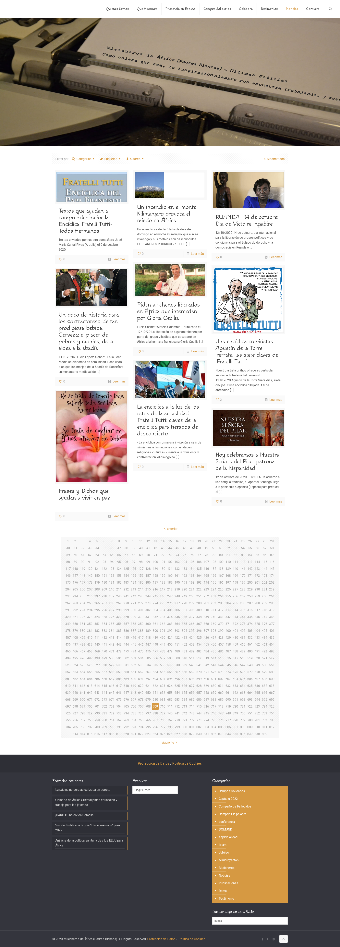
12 (148, 541)
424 (191, 637)
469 (97, 651)
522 (271, 658)
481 (184, 651)
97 (133, 562)
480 (177, 651)
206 (82, 589)
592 (148, 679)
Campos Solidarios (232, 791)
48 (199, 548)
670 (82, 699)
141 (242, 569)
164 (199, 575)
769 (170, 720)
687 (206, 699)
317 (257, 610)
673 (104, 699)
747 (221, 713)
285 (235, 603)
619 (133, 686)
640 (75, 693)
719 (228, 706)
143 (257, 569)
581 (68, 679)
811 (264, 727)
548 (250, 665)
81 (228, 555)
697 (68, 706)
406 (271, 631)
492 (264, 651)
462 (257, 644)
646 (119, 693)
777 (228, 720)
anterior (172, 529)
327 (119, 617)
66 (119, 555)
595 (170, 679)
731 (104, 713)
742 (184, 713)
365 (184, 624)
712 (177, 706)
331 (148, 617)
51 (221, 548)
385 (119, 631)
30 (68, 548)
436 (68, 644)
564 (155, 672)
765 (140, 720)
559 (119, 672)
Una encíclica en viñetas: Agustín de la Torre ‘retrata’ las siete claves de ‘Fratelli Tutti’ (246, 351)
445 (133, 644)
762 (119, 720)
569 (191, 672)
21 (213, 541)
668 (68, 699)
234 (75, 596)
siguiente (167, 742)
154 (126, 575)
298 (119, 610)
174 (271, 575)
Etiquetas (110, 159)
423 (184, 637)
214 (140, 589)
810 (257, 727)
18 (192, 541)
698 (75, 706)
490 (250, 651)
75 (184, 555)
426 (206, 637)
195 (213, 582)
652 (162, 693)
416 (133, 637)
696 (271, 699)
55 (250, 548)
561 (133, 672)
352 (89, 624)
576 (242, 672)
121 (97, 569)
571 (206, 672)
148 (82, 575)
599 (199, 679)
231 (264, 589)
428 (221, 637)
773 (199, 720)
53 (235, 548)
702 (104, 706)
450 (170, 644)
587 (111, 679)
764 (133, 720)
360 (148, 624)
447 (148, 644)
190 (177, 582)
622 (155, 686)
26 (250, 541)
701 (97, 706)
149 (89, 575)
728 (82, 713)
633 (235, 686)
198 (235, 582)
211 (119, 589)
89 (75, 562)
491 (257, 651)
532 (133, 665)
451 (177, 644)
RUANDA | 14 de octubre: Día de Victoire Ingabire (246, 220)
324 (97, 617)
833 (221, 734)
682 (170, 699)
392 (170, 631)
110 (228, 562)
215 (148, 589)
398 (213, 631)
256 (235, 596)
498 (97, 658)
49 (206, 548)
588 (119, 679)
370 (221, 624)
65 (112, 555)
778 (235, 720)
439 (89, 644)
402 (242, 631)
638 (271, 686)
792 (126, 727)
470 (104, 651)
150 (97, 575)
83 (243, 555)
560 (126, 672)
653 (170, 693)
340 (213, 617)
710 (162, 706)
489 (242, 651)
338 (199, 617)
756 (75, 720)
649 (140, 693)
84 (250, 555)
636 (257, 686)
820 (126, 734)
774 (206, 720)
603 (228, 679)
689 (221, 699)
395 (191, 631)
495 (75, 658)
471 (111, 651)
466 (75, 651)
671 (89, 699)
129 (155, 569)
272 (140, 603)
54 (243, 548)
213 (133, 589)
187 (155, 582)
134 (191, 569)
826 (170, 734)
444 (126, 644)
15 (170, 541)
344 (242, 617)
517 (235, 658)
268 (111, 603)
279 (191, 603)
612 (82, 686)
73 (170, 555)
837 (250, 734)
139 (228, 569)
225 (221, 589)
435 (271, 637)
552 (68, 672)
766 (148, 720)
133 (184, 569)
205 (75, 589)
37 (119, 548)
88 (68, 562)
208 (97, 589)
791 (119, 727)
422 (177, 637)
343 (235, 617)
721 (242, 706)
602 (221, 679)
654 (177, 693)
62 (90, 555)
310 (206, 610)
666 (264, 693)
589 (126, 679)
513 (206, 658)
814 (82, 734)
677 (133, 699)
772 (191, 720)
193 (199, 582)
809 (250, 727)
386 (126, 631)
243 (140, 596)
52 (228, 548)
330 (140, 617)
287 (250, 603)
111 (235, 562)
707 (140, 706)
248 (177, 596)
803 (206, 727)
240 (119, 596)
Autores (135, 159)
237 (97, 596)
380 (82, 631)
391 (162, 631)
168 (228, 575)
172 (257, 575)
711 (170, 706)
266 (97, 603)
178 (89, 582)
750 (242, 713)
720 (235, 706)
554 (82, 672)
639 (68, 693)
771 (184, 720)
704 (119, 706)
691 (235, 699)
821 (133, 734)
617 (119, 686)
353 (97, 624)
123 (111, 569)
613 (89, 686)
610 (68, 686)
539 (184, 665)
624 (170, 686)
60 (75, 555)
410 (89, 637)
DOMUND (225, 829)
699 (82, 706)
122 (104, 569)
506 (155, 658)
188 (162, 582)
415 (126, 637)
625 (177, 686)
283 (221, 603)
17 (184, 541)
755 (68, 720)
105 (191, 562)
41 (148, 548)
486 (221, 651)
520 (257, 658)
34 (97, 548)
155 (133, 575)
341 (221, 617)
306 (177, 610)
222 (199, 589)
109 (221, 562)
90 (82, 562)
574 (228, 672)
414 (119, 637)
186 (148, 582)
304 (162, 610)
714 (191, 706)
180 (104, 582)
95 (119, 562)
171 (250, 575)
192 (191, 582)
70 (148, 555)
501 (119, 658)
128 (148, 569)
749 (235, 713)
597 (184, 679)
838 (257, 734)
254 (221, 596)
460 (242, 644)
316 (250, 610)
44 (170, 548)
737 (148, 713)
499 (104, 658)
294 (89, 610)
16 (177, 541)
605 (242, 679)
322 (82, 617)
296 (104, 610)
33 (90, 548)
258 (250, 596)
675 (119, 699)
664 (250, 693)
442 (111, 644)
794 (140, 727)
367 (199, 624)
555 (89, 672)
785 (75, 727)
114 (257, 562)
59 (68, 555)
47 (192, 548)
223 (206, 589)
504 (140, 658)
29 (272, 541)
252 (206, 596)
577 (250, 672)
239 (111, 596)
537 (170, 665)
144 (264, 569)
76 (192, 555)
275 (162, 603)
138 (221, 569)
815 (89, 734)
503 (133, 658)
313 (228, 610)
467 (82, 651)
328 (126, 617)
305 (170, 610)
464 (271, 644)
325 (104, 617)
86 (264, 555)
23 (228, 541)
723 (257, 706)
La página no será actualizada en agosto (82, 790)
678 (140, 699)
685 (191, 699)
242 (133, 596)
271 (133, 603)
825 (162, 734)
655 (184, 693)
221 (191, 589)
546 (235, 665)
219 (177, 589)
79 (213, 555)
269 (119, 603)
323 (89, 617)
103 (177, 562)
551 (271, 665)
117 (68, 569)
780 (250, 720)
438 (82, 644)
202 (264, 582)
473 (126, 651)
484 (206, 651)
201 (257, 582)
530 (119, 665)
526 (89, 665)
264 (82, 603)
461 (250, 644)
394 (184, 631)
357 (126, 624)
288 (257, 603)
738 (155, 713)
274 (155, 603)
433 (257, 637)
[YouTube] (268, 939)
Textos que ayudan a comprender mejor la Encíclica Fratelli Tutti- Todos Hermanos (86, 221)
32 (82, 548)
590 (133, 679)
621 (148, 686)
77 (199, 555)
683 (177, 699)
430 (235, 637)
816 (97, 734)
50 (213, 548)
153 (119, 575)
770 (177, 720)
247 (170, 596)
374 (250, 624)
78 (206, 555)
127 (140, 569)
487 (228, 651)
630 (213, 686)
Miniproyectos (229, 860)
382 (97, 631)
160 (170, 575)
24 (235, 541)
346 (257, 617)
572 (213, 672)
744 (199, 713)
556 (97, 672)
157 (148, 575)
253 (213, 596)
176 (75, 582)
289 (264, 603)
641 (82, 693)
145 (271, 569)
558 (111, 672)
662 (235, 693)
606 (250, 679)
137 (213, 569)
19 (199, 541)
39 (133, 548)
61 (82, 555)
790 (111, 727)
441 (104, 644)
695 (264, 699)
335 (177, 617)
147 (75, 575)
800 (184, 727)
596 (177, 679)
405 (264, 631)
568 (184, 672)
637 (264, 686)
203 (271, 582)
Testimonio (226, 898)
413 (111, 637)
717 (213, 706)
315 (242, 610)
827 (177, 734)
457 (221, 644)
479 (170, 651)
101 (162, 562)
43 (162, 548)
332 (155, 617)
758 (89, 720)
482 (191, 651)
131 (170, 569)
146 (68, 575)
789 (104, 727)
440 (97, 644)
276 (170, 603)
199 (242, 582)
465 (68, 651)
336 (184, 617)
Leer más (119, 259)
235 (82, 596)
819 (119, 734)
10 (133, 541)
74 (177, 555)
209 (104, 589)
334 (170, 617)
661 (228, 693)
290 (271, 603)
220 (184, 589)
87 (272, 555)
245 (155, 596)
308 (191, 610)
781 (257, 720)
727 (75, 713)
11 (141, 541)
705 (126, 706)
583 (82, 679)
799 (177, 727)
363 (170, 624)
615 (104, 686)
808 (242, 727)
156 (140, 575)
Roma (223, 891)
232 (271, 589)
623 (162, 686)
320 (68, 617)
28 (264, 541)
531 (126, 665)
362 (162, 624)
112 (242, 562)
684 (184, 699)
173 (264, 575)
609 (271, 679)
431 (242, 637)
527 (97, 665)
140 (235, 569)
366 (191, 624)
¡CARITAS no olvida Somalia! (74, 815)
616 (111, 686)
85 (257, 555)
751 (250, 713)
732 (111, 713)
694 (257, 699)
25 (243, 541)
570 (199, 672)
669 (75, 699)
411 (97, 637)
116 (271, 562)
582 (75, 679)
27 (257, 541)
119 (82, 569)
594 (162, 679)
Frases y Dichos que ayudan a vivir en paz (84, 494)
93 (104, 562)
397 (206, 631)
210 (111, 589)
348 (271, 617)
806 (228, 727)
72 (162, 555)
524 (75, 665)
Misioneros (227, 868)
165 (206, 575)
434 (264, 637)
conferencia (227, 822)
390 (155, 631)
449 (162, 644)
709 (155, 706)
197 (228, 582)
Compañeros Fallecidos (235, 806)
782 (264, 720)
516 (228, 658)
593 (155, 679)
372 (235, 624)
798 (170, 727)
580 (271, 672)
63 (97, 555)
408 (75, 637)
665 (257, 693)
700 (89, 706)
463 (264, 644)
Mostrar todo (276, 159)
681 (162, 699)
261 (271, 596)
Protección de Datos (153, 763)
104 (184, 562)
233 (68, 596)
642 (89, 693)
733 (119, 713)
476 (148, 651)
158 (155, 575)
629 (206, 686)
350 (75, 624)
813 (75, 734)
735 (133, 713)
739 (162, 713)
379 (75, 631)
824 (155, 734)
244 (148, 596)
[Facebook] (263, 939)
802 (199, 727)
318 (264, 610)
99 (148, 562)
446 (140, 644)
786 (82, 727)
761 (111, 720)
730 (97, 713)
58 (272, 548)
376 (264, 624)
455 (206, 644)
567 (177, 672)
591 (140, 679)
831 (206, 734)
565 (162, 672)
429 (228, 637)
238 (104, 596)
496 (82, 658)
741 (177, 713)
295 (97, 610)
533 (140, 665)
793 (133, 727)
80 (221, 555)
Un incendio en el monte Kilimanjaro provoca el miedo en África (166, 214)
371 (228, 624)
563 (148, 672)
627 (191, 686)
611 (75, 686)
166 (213, 575)
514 (213, 658)
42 (155, 548)
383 (104, 631)
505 (148, 658)
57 (264, 548)
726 (68, 713)
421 (170, 637)
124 (119, 569)
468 (89, 651)
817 (104, 734)
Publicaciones (228, 883)
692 (242, 699)
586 (104, 679)
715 (199, 706)
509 (177, 658)
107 (206, 562)
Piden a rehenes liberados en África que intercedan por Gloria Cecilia (168, 311)
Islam (222, 845)
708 (148, 706)
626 (184, 686)
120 (89, 569)
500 (111, 658)
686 (199, 699)
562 (140, 672)
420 (162, 637)
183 (126, 582)
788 (97, 727)
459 (235, 644)
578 (257, 672)
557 (104, 672)
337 (191, 617)
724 (264, 706)
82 (235, 555)
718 (221, 706)
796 (155, 727)
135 (199, 569)
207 (89, 589)
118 (75, 569)
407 (68, 637)
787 (89, 727)
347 (264, 617)
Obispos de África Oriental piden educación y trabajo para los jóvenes (86, 802)
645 (111, 693)
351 (82, 624)
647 (126, 693)
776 (221, 720)
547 (242, 665)
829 (191, 734)
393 (177, 631)
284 (228, 603)
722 (250, 706)
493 (271, 651)
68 (133, 555)
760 (104, 720)
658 (206, 693)
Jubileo (224, 852)
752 (257, 713)
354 (104, 624)
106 (199, 562)
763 (126, 720)
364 (177, 624)
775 (213, 720)
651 (155, 693)
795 (148, 727)
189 (170, 582)
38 (126, 548)
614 (97, 686)
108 (213, 562)
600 (206, 679)
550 (264, 665)
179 (97, 582)
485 (213, 651)
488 (235, 651)
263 (75, 603)
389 (148, 631)
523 (68, 665)
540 (191, 665)
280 (199, 603)
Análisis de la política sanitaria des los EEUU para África (89, 843)
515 (221, 658)
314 (235, 610)
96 (126, 562)
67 (126, 555)
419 (155, 637)
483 (199, 651)
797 (162, 727)
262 (68, 603)
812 (271, 727)
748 (228, 713)
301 (140, 610)
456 (213, 644)
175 (68, 582)
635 (250, 686)
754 (271, 713)
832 (213, 734)
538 (177, 665)
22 (221, 541)
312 (221, 610)
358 (133, 624)
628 (199, 686)
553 (75, 672)
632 (228, 686)
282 (213, 603)
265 (89, 603)
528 (104, 665)
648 (133, 693)
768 (162, 720)
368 (206, 624)
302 (148, 610)
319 (271, 610)
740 (170, 713)
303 (155, 610)
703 (111, 706)
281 (206, 603)
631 (221, 686)
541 (199, 665)
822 (140, 734)
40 (141, 548)
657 (199, 693)
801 (191, 727)
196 (221, 582)
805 (221, 727)
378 (68, 631)
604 (235, 679)
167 (221, 575)
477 (155, 651)
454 (199, 644)
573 (221, 672)
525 (82, 665)
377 (271, 624)
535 (155, 665)
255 (228, 596)
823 (148, 734)
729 (89, 713)
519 (250, 658)
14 (162, 541)
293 (82, 610)
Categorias (84, 159)
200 (250, 582)
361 (155, 624)
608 (264, 679)
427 (213, 637)
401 (235, 631)
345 (250, 617)
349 (68, 624)
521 (264, 658)
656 (191, 693)
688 (213, 699)
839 (264, 734)
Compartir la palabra (232, 814)
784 (68, 727)
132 (177, 569)
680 (155, 699)
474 (133, 651)
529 (111, 665)
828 (184, 734)
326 (111, 617)
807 (235, 727)
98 (141, 562)
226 (228, 589)
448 (155, 644)
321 (75, 617)
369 (213, 624)
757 (82, 720)
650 (148, 693)
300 (133, 610)
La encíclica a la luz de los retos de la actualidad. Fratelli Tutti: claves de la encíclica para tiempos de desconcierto (168, 420)
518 (242, 658)
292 (75, 610)
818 (111, 734)
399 (221, 631)
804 (213, 727)
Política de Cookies (187, 763)
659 (213, 693)
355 (111, 624)
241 (126, 596)
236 (89, 596)
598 (191, 679)
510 (184, 658)
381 (89, 631)
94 (112, 562)
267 (104, 603)
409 (82, 637)
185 (140, 582)
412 (104, 637)
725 (271, 706)
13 (155, 541)
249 (184, 596)
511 (191, 658)
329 (133, 617)
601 (213, 679)
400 (228, 631)
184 (133, 582)
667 (271, 693)
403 (250, 631)
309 (199, 610)
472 (119, 651)
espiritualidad (228, 837)
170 (242, 575)
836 (242, 734)
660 (221, 693)
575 (235, 672)
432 (250, 637)
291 (68, 610)
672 (97, 699)
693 (250, 699)
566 (170, 672)
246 (162, 596)
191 (184, 582)
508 (170, 658)
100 (155, 562)
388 (140, 631)
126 (133, 569)
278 (184, 603)
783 (271, 720)
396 (199, 631)
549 (257, 665)
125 (126, 569)
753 (264, 713)
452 (184, 644)
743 (191, 713)
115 (264, 562)
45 (177, 548)
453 (191, 644)
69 (141, 555)
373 (242, 624)
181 (111, 582)
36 (112, 548)
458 (228, 644)
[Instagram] (273, 939)
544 (221, 665)
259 (257, 596)
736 (140, 713)
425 (199, 637)
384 (111, 631)
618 (126, 686)
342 (228, 617)
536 (162, 665)
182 (119, 582)
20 (206, 541)
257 (242, 596)
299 (126, 610)
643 (97, 693)
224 (213, 589)
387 (133, 631)
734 (126, 713)
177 (82, 582)
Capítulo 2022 (228, 799)
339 (206, 617)
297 (111, 610)
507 (162, 658)
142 (250, 569)
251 (199, 596)
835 (235, 734)
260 (264, 596)
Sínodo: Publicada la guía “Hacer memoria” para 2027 (87, 827)
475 (140, 651)
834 (228, 734)
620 (140, 686)
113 (250, 562)
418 (148, 637)
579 (264, 672)
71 (155, 555)
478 (162, 651)
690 (228, 699)
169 (235, 575)
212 (126, 589)
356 (119, 624)
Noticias (224, 875)
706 (133, 706)
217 (162, 589)
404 (257, 631)
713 (184, 706)
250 (191, 596)
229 (250, 589)
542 (206, 665)
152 (111, 575)
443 (119, 644)
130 (162, 569)
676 (126, 699)
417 (140, 637)
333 (162, 617)
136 (206, 569)
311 (213, 610)
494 (68, 658)
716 (206, 706)
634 (242, 686)
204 (68, 589)
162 (184, 575)
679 (148, 699)
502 (126, 658)
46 (184, 548)
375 (257, 624)
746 (213, 713)
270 (126, 603)
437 (75, 644)
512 (199, 658)
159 (162, 575)
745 (206, 713)
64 (104, 555)
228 (242, 589)
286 (242, 603)
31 (75, 548)
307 (184, 610)
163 (191, 575)
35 (104, 548)
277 (177, 603)
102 (170, 562)
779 (242, 720)
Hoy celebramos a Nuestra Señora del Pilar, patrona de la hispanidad (247, 461)
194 (206, 582)
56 (257, 548)
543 (213, 665)
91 (90, 562)
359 (140, 624)
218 (170, 589)
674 (111, 699)
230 (257, 589)
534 (148, 665)
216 (155, 589)
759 (97, 720)
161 (177, 575)
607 (257, 679)
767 (155, 720)
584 (89, 679)
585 (97, 679)
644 (104, 693)
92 (97, 562)
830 (199, 734)
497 (89, 658)
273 (148, 603)
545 (228, 665)
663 (242, 693)
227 (235, 589)
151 (104, 575)
